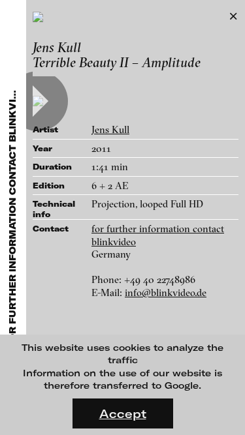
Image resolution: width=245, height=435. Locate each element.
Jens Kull (110, 129)
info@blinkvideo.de (165, 292)
